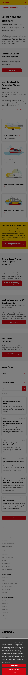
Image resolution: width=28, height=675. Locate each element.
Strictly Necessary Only (14, 669)
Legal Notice (7, 662)
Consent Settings (14, 665)
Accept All (14, 673)
